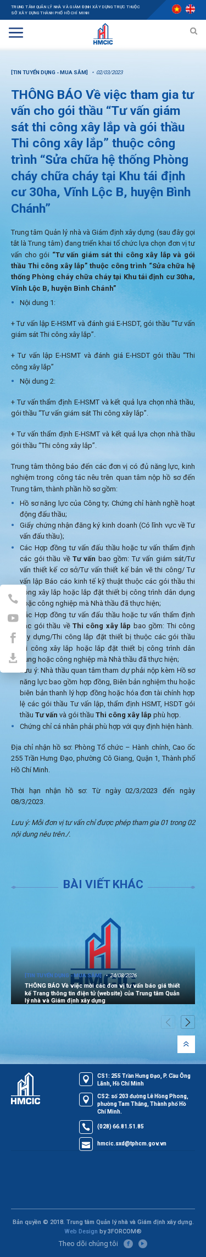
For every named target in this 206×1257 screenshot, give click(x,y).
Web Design (81, 1231)
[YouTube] (142, 1243)
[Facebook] (128, 1243)
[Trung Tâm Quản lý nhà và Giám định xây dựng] (103, 32)
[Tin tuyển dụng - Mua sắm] (49, 72)
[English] (190, 9)
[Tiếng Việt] (176, 9)
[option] (103, 952)
